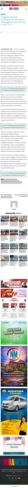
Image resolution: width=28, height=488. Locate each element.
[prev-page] (13, 268)
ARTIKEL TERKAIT (10, 213)
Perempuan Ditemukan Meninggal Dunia (8, 181)
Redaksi (5, 24)
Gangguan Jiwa (7, 179)
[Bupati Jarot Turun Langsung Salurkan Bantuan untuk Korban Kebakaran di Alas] (5, 246)
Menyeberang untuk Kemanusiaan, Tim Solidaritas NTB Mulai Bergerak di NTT (5, 224)
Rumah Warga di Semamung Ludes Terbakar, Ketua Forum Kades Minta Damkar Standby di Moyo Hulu (4, 238)
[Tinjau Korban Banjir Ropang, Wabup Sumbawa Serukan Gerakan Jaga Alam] (23, 246)
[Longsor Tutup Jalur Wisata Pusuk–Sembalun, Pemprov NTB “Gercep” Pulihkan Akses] (14, 258)
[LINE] (22, 28)
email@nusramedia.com (17, 475)
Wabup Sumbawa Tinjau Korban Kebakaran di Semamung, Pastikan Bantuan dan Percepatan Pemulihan (23, 225)
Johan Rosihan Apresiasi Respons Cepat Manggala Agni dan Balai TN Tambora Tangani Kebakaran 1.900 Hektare (14, 239)
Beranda (2, 11)
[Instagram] (12, 478)
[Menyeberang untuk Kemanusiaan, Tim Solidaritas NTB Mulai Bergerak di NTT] (5, 219)
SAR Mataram (19, 181)
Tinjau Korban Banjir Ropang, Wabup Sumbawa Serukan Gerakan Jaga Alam (23, 251)
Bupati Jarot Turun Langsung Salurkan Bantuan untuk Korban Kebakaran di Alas (5, 251)
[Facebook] (2, 28)
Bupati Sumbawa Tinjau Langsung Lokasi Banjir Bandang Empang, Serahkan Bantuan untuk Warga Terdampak (23, 264)
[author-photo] (14, 204)
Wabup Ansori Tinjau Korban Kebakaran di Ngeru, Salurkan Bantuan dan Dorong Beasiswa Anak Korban (5, 264)
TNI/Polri (10, 183)
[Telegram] (18, 28)
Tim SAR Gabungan (4, 183)
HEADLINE (3, 221)
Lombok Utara (13, 179)
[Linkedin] (15, 28)
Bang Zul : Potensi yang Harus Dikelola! (21, 195)
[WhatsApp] (12, 28)
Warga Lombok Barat (17, 183)
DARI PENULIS (18, 213)
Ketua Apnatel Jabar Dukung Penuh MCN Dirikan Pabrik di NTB (6, 196)
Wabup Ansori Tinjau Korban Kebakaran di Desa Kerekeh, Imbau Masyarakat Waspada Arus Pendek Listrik (14, 224)
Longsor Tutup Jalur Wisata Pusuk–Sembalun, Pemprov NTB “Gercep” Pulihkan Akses (14, 263)
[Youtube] (18, 478)
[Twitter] (5, 28)
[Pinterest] (8, 28)
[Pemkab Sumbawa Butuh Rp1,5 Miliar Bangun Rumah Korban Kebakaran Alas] (23, 232)
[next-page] (15, 268)
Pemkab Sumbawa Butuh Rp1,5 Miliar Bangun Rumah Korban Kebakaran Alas (22, 238)
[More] (25, 28)
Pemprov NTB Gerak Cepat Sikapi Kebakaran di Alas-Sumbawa (14, 251)
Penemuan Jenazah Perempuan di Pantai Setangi (9, 180)
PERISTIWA (7, 11)
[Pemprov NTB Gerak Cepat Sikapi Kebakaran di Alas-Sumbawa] (14, 246)
